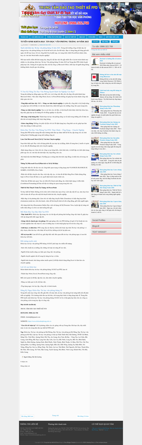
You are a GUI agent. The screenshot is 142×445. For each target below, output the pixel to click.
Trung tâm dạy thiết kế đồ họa (46, 13)
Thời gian (115, 41)
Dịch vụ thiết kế (70, 37)
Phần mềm (91, 37)
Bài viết (95, 41)
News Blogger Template (70, 442)
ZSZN (84, 442)
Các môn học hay (38, 37)
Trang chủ (24, 37)
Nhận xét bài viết (45, 45)
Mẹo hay (82, 37)
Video (100, 37)
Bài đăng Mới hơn (27, 416)
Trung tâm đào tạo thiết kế (99, 50)
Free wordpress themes (101, 442)
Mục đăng (105, 41)
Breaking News (90, 442)
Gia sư (106, 430)
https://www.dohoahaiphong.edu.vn (39, 321)
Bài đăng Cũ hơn (83, 416)
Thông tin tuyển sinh (54, 37)
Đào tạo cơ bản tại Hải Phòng (101, 428)
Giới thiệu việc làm (112, 37)
